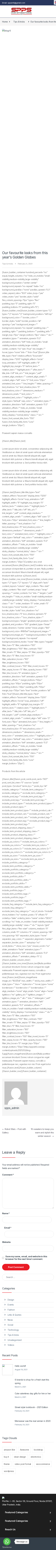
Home (5, 21)
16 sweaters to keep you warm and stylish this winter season (42, 1132)
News (10, 1320)
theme (7, 1464)
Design (11, 1299)
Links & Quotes (14, 1315)
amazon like (9, 1449)
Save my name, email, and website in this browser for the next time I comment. (26, 1257)
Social (10, 1325)
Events (11, 1304)
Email (7, 1227)
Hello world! (20, 1366)
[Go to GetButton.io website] (6, 1547)
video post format (23, 1464)
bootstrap (38, 1449)
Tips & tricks (19, 21)
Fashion (11, 1309)
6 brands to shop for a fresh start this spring (32, 1381)
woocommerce (43, 1464)
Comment (8, 1174)
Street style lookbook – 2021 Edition (31, 1407)
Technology (13, 1330)
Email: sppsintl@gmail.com (13, 3)
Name (6, 1213)
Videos (11, 1345)
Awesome (24, 1449)
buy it (6, 1457)
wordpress (9, 1471)
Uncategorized (15, 1340)
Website (6, 1242)
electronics (36, 1457)
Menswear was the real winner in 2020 (33, 1421)
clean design (20, 1457)
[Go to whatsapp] (6, 1541)
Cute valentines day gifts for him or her (33, 1393)
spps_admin (11, 1108)
